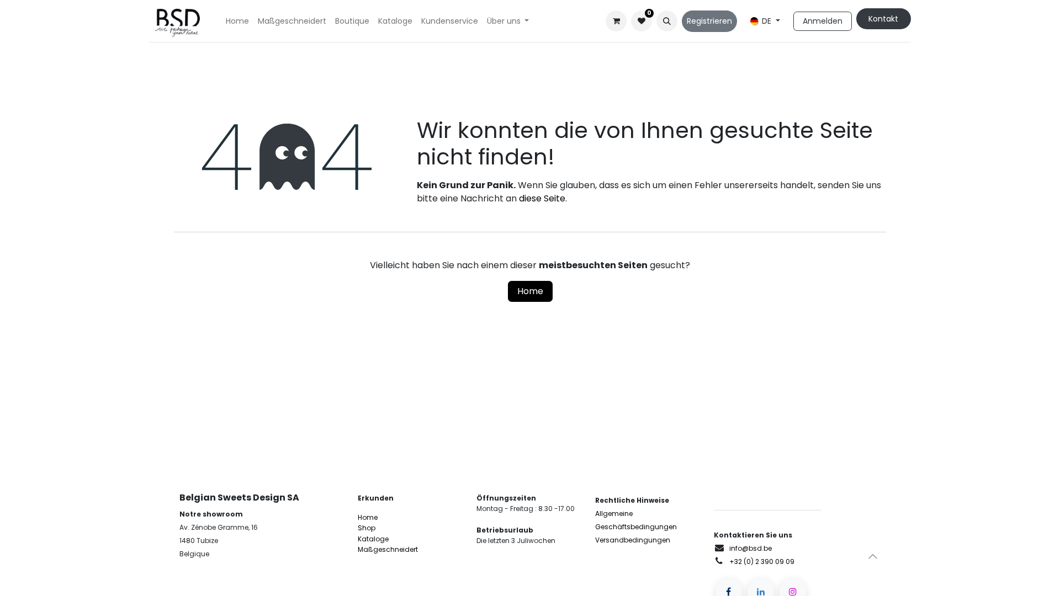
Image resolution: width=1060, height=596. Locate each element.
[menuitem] (237, 21)
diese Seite (542, 198)
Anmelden (822, 20)
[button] (666, 20)
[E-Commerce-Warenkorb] (616, 20)
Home (530, 291)
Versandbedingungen (632, 540)
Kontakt (883, 18)
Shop (366, 528)
